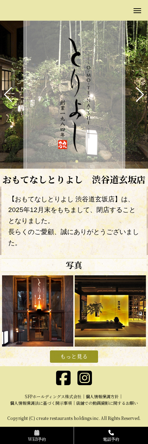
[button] (8, 94)
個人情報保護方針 (102, 396)
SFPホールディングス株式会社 (53, 396)
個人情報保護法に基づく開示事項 (41, 403)
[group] (74, 95)
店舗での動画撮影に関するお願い (107, 403)
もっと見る (74, 356)
